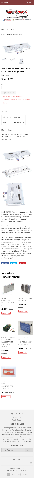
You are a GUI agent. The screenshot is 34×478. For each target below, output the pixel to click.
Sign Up (29, 450)
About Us (17, 417)
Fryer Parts (12, 29)
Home (3, 29)
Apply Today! (17, 420)
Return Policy (16, 459)
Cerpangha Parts (18, 468)
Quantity (4, 84)
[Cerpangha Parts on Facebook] (31, 463)
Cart (31, 2)
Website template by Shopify (16, 470)
